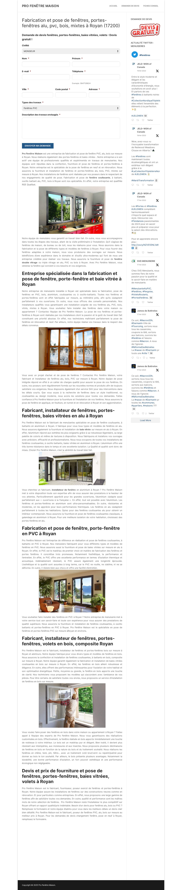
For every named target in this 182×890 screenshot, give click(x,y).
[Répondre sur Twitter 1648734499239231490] (133, 120)
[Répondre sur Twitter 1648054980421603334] (133, 253)
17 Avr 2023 (141, 200)
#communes (148, 402)
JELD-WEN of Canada (144, 65)
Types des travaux (32, 102)
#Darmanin (137, 323)
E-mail (26, 71)
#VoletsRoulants (140, 294)
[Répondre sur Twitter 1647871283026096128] (133, 358)
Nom (25, 58)
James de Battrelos (147, 310)
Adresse (94, 89)
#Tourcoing (137, 326)
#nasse (138, 350)
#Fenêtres (136, 94)
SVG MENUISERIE (146, 261)
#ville (144, 353)
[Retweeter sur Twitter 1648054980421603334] (138, 253)
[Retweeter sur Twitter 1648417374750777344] (138, 185)
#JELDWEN (137, 115)
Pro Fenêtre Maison (40, 6)
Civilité (25, 45)
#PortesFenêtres (140, 297)
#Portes (140, 206)
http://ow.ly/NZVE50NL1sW (145, 244)
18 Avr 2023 (141, 135)
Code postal (62, 89)
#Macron (144, 341)
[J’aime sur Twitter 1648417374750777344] (144, 185)
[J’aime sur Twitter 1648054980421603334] (144, 253)
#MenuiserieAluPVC (141, 288)
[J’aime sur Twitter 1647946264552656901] (144, 302)
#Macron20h (146, 320)
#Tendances (138, 221)
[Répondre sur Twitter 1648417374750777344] (133, 185)
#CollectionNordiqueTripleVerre (147, 100)
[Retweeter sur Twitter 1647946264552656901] (138, 302)
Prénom (77, 58)
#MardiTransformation (143, 180)
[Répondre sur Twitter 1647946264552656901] (133, 302)
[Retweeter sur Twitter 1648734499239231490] (138, 120)
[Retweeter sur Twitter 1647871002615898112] (138, 414)
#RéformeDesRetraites (143, 347)
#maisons (148, 405)
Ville (25, 89)
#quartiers (137, 405)
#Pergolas (148, 291)
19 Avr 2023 (141, 71)
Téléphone (79, 71)
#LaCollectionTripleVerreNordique (148, 171)
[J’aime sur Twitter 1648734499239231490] (144, 120)
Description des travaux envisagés (41, 114)
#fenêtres (136, 338)
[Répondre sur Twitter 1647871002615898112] (133, 414)
